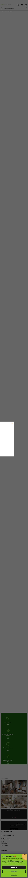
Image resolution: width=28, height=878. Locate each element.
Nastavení (14, 871)
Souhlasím (14, 867)
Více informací (14, 875)
